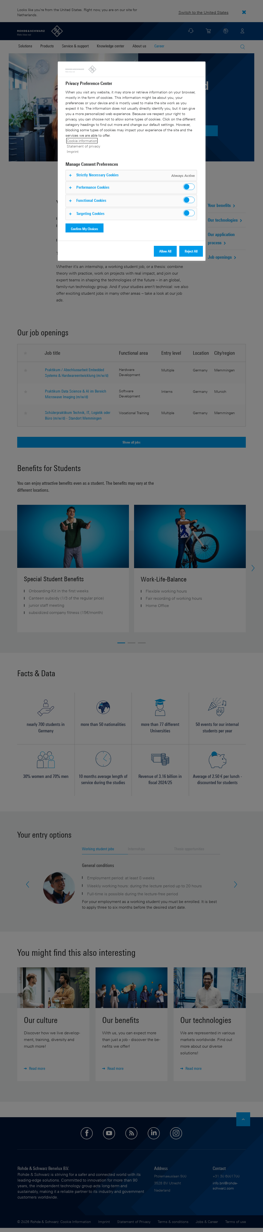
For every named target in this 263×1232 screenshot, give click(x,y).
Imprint (73, 151)
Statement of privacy (83, 146)
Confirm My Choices (84, 229)
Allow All (165, 251)
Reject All (191, 251)
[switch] (189, 187)
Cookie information (82, 140)
